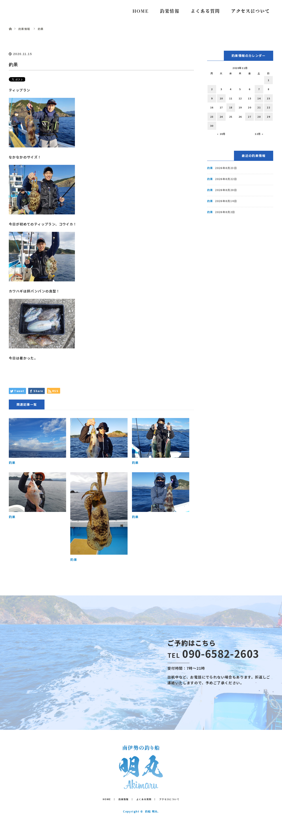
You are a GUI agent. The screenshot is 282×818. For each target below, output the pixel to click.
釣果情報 (169, 11)
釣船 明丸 (26, 11)
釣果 (12, 462)
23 (211, 116)
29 (268, 116)
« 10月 (221, 134)
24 (221, 116)
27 (249, 116)
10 (221, 98)
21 (259, 107)
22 (268, 107)
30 (211, 125)
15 (268, 98)
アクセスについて (250, 11)
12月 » (259, 134)
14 (259, 98)
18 (230, 107)
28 (259, 116)
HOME (140, 11)
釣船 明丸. (152, 811)
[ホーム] (10, 23)
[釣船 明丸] (141, 785)
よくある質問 (205, 11)
